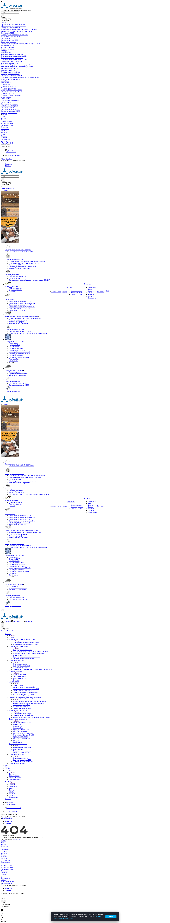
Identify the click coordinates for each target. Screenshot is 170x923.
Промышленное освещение (22, 747)
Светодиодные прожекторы (22, 714)
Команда (4, 853)
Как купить (12, 774)
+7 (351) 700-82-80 (7, 143)
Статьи (3, 880)
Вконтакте (8, 164)
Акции (3, 842)
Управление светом (19, 674)
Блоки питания (18, 685)
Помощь (3, 874)
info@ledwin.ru (7, 159)
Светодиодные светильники (22, 650)
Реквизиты (4, 871)
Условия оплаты (6, 865)
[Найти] (2, 15)
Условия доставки (7, 867)
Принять (111, 916)
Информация (5, 862)
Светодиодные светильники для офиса (26, 643)
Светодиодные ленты (20, 664)
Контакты (4, 858)
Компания (12, 784)
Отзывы (3, 855)
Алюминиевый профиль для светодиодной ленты (29, 701)
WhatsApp (8, 166)
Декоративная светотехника (22, 722)
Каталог (11, 637)
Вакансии (4, 857)
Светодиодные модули (20, 758)
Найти (3, 901)
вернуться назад (6, 839)
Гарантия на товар (7, 869)
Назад (13, 635)
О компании (5, 849)
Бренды (3, 844)
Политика (4, 873)
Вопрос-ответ (5, 878)
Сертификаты (5, 860)
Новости (4, 851)
